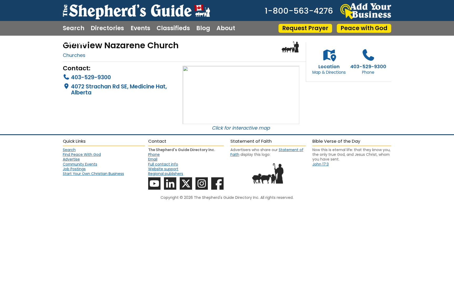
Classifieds (173, 28)
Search (73, 28)
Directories (107, 28)
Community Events (80, 164)
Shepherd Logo (290, 47)
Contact (75, 43)
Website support (163, 169)
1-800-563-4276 (299, 11)
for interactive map (247, 128)
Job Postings (74, 169)
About (225, 28)
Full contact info (163, 164)
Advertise (71, 159)
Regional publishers (165, 173)
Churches (74, 55)
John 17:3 (320, 164)
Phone (154, 154)
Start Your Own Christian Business (93, 173)
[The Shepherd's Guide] (136, 10)
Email (152, 159)
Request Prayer (305, 28)
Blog (203, 28)
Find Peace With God (82, 154)
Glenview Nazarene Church (121, 45)
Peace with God (364, 28)
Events (140, 28)
